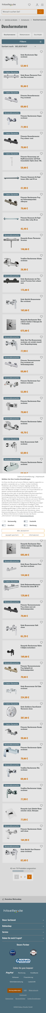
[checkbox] (4, 521)
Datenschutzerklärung (25, 476)
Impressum (40, 476)
